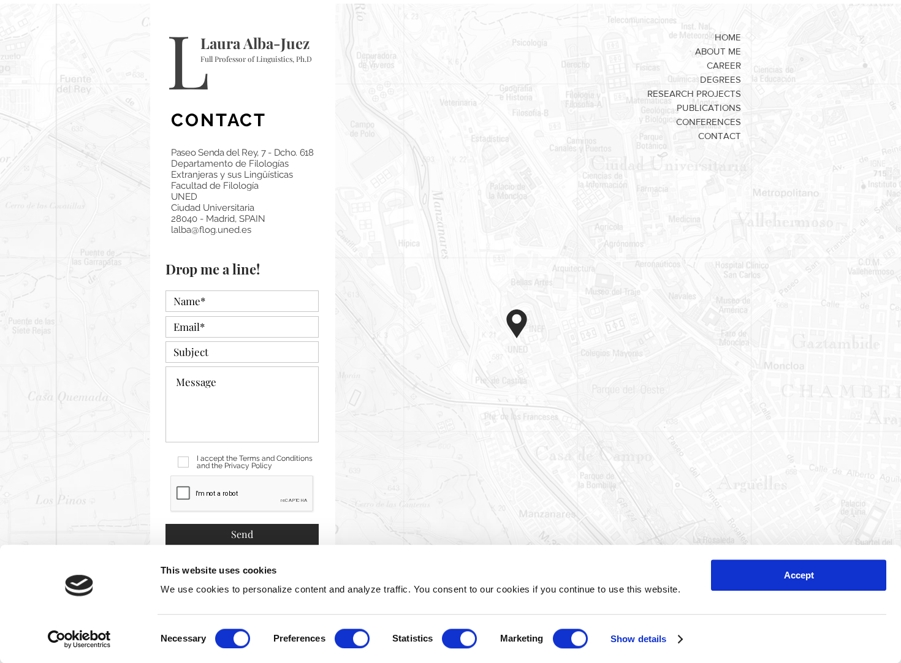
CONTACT (719, 136)
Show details (638, 639)
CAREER (724, 65)
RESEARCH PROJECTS (694, 93)
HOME (728, 37)
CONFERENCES (708, 121)
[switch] (352, 638)
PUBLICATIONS (709, 107)
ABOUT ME (718, 51)
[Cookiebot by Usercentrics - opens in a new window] (79, 639)
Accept (799, 575)
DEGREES (720, 79)
